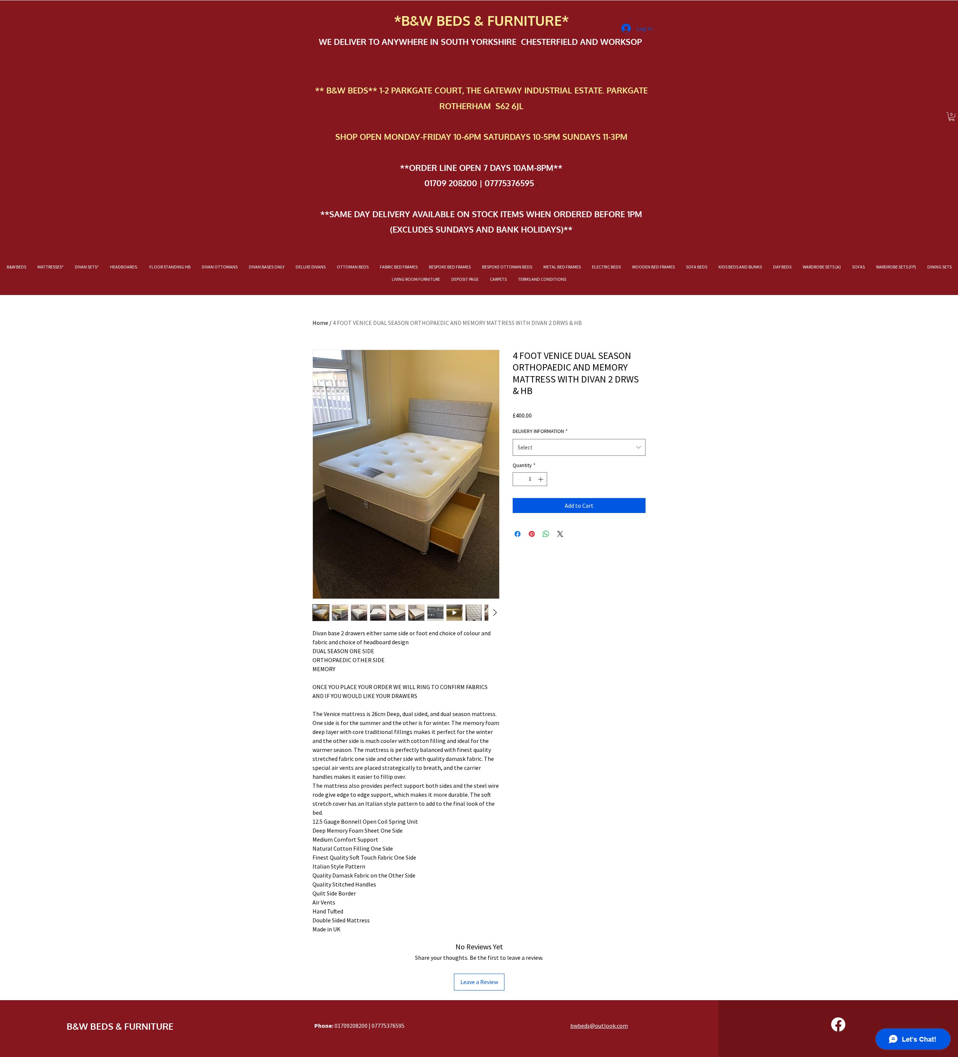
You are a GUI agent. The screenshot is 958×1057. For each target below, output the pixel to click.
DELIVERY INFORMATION (540, 431)
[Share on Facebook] (517, 533)
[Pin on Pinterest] (531, 533)
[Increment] (541, 479)
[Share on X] (560, 533)
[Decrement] (518, 479)
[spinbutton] (530, 479)
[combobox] (579, 447)
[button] (951, 116)
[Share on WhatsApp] (545, 533)
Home (320, 322)
